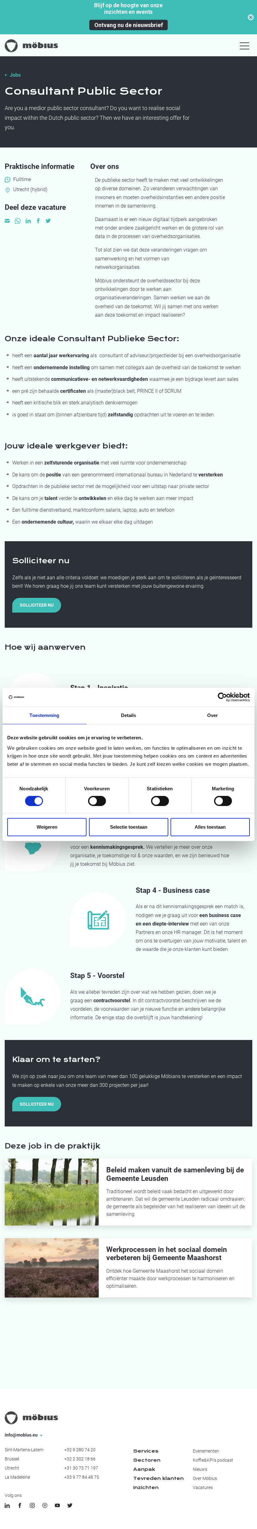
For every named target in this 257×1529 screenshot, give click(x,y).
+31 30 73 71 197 (81, 1468)
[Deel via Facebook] (38, 220)
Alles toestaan (210, 827)
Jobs (15, 75)
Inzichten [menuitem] (146, 1487)
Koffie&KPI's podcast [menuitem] (213, 1460)
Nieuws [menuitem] (200, 1469)
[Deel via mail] (7, 220)
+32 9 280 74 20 (80, 1449)
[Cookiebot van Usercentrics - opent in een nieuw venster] (222, 697)
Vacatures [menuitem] (203, 1487)
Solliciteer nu (37, 605)
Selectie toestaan (128, 827)
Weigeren (47, 827)
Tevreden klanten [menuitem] (158, 1478)
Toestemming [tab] (44, 715)
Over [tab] (212, 715)
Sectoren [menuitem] (146, 1460)
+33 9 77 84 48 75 (81, 1477)
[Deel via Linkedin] (28, 220)
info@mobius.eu (22, 1434)
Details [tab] (128, 715)
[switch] (97, 801)
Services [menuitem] (146, 1451)
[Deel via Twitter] (48, 220)
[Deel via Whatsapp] (18, 220)
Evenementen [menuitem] (206, 1451)
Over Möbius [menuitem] (205, 1478)
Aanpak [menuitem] (144, 1469)
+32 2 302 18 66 (80, 1458)
